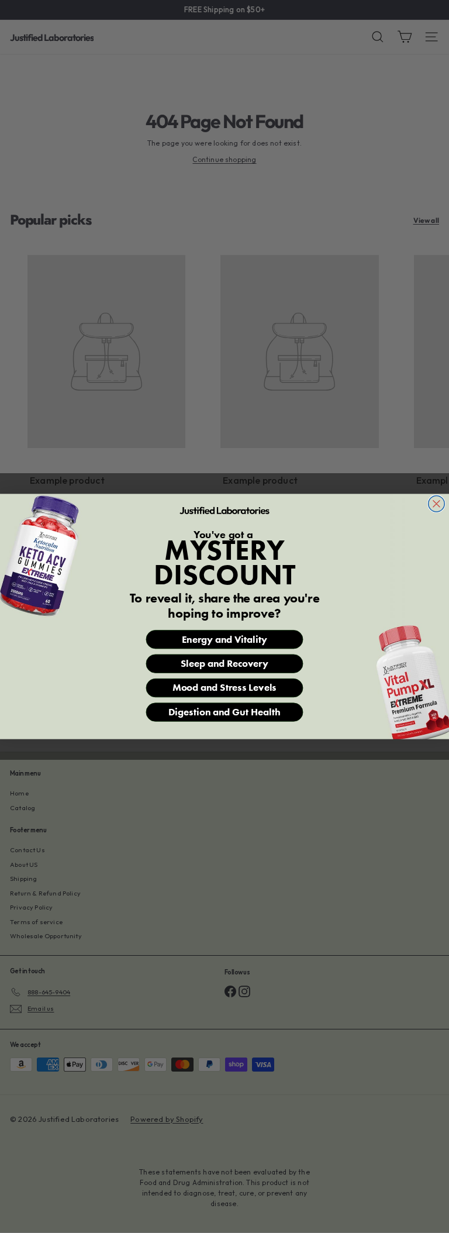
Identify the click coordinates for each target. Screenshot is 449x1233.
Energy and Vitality (224, 639)
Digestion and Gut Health (224, 712)
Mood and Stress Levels (224, 688)
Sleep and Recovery (225, 663)
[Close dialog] (437, 503)
